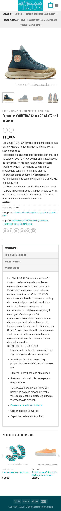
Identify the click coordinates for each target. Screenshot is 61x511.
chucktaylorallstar (30, 220)
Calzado (7, 13)
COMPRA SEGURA (12, 268)
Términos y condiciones (31, 25)
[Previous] (7, 62)
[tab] (30, 248)
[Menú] (57, 5)
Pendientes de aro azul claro (15, 472)
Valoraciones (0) (13, 261)
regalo (19, 224)
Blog (23, 19)
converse (43, 220)
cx (15, 224)
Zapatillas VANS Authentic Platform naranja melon (44, 473)
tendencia (27, 224)
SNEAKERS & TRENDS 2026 (37, 111)
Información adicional (16, 255)
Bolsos (18, 13)
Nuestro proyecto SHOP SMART (42, 19)
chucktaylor (17, 220)
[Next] (53, 62)
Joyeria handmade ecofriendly (40, 13)
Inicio (5, 111)
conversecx (7, 224)
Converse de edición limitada (26, 405)
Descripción (11, 248)
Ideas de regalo (11, 19)
